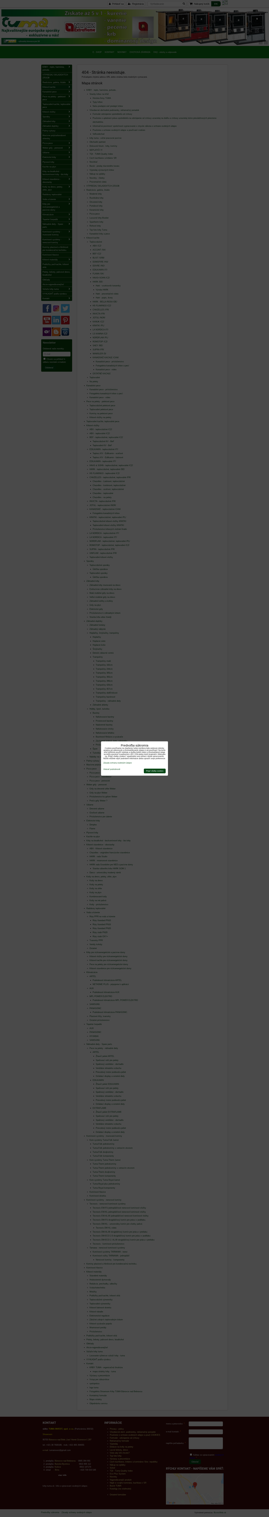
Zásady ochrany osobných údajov (117, 763)
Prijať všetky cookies (154, 771)
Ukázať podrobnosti (111, 769)
